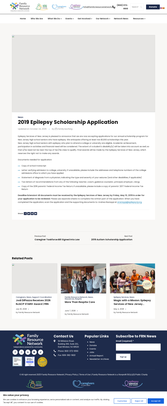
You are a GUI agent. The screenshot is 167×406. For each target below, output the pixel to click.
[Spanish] (163, 8)
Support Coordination (42, 297)
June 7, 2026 (70, 310)
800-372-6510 (71, 351)
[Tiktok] (40, 352)
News (20, 117)
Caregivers (21, 297)
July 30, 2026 (21, 309)
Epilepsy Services (121, 297)
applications (104, 136)
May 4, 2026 (119, 309)
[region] (83, 398)
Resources (69, 299)
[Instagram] (21, 352)
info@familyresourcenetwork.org (99, 6)
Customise (122, 401)
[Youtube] (34, 352)
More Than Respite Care (80, 302)
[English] (161, 8)
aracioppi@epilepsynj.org (129, 202)
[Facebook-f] (15, 352)
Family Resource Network (29, 312)
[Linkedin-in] (27, 352)
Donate (93, 345)
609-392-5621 (68, 355)
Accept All (155, 401)
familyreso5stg (64, 129)
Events (92, 348)
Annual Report (96, 355)
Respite (78, 299)
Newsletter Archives (99, 359)
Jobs (91, 352)
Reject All (139, 401)
